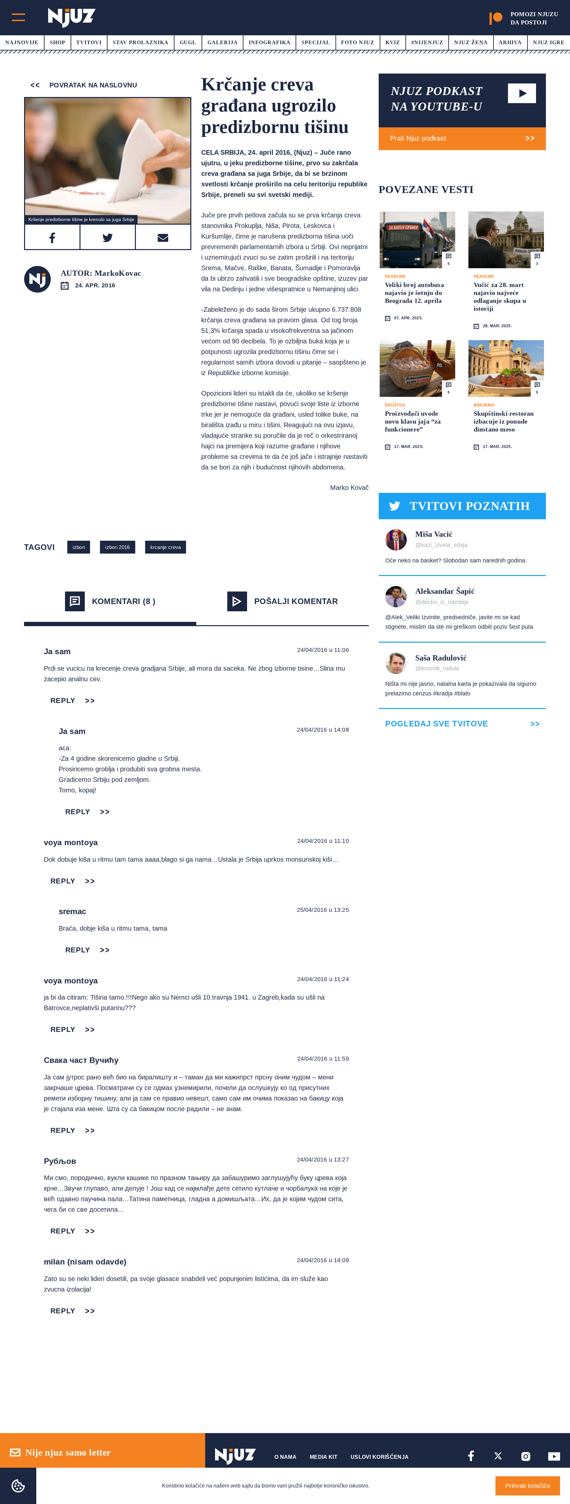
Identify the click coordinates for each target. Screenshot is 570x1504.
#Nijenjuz (427, 42)
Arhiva (510, 42)
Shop (57, 42)
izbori (79, 547)
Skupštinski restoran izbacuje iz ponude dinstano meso (504, 421)
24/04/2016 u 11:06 (323, 650)
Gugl (188, 42)
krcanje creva (165, 547)
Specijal (315, 42)
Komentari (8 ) (124, 601)
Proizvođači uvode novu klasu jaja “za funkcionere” (413, 421)
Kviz (393, 42)
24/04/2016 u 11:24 (323, 979)
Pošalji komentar (296, 601)
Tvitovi (89, 42)
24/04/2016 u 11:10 (323, 841)
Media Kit (323, 1457)
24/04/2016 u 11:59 (323, 1058)
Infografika (270, 42)
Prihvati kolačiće (527, 1486)
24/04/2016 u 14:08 (323, 729)
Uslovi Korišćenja (380, 1457)
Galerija (222, 42)
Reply (63, 700)
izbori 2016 (117, 547)
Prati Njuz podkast (418, 138)
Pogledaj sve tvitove (436, 724)
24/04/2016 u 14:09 (323, 1260)
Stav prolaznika (141, 42)
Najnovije (22, 42)
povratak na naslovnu (92, 85)
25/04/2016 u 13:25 (323, 910)
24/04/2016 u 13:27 (323, 1159)
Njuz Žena (471, 42)
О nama (285, 1457)
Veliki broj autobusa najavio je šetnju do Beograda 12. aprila (414, 292)
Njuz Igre (549, 42)
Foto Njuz (357, 42)
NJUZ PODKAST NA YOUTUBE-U (437, 98)
